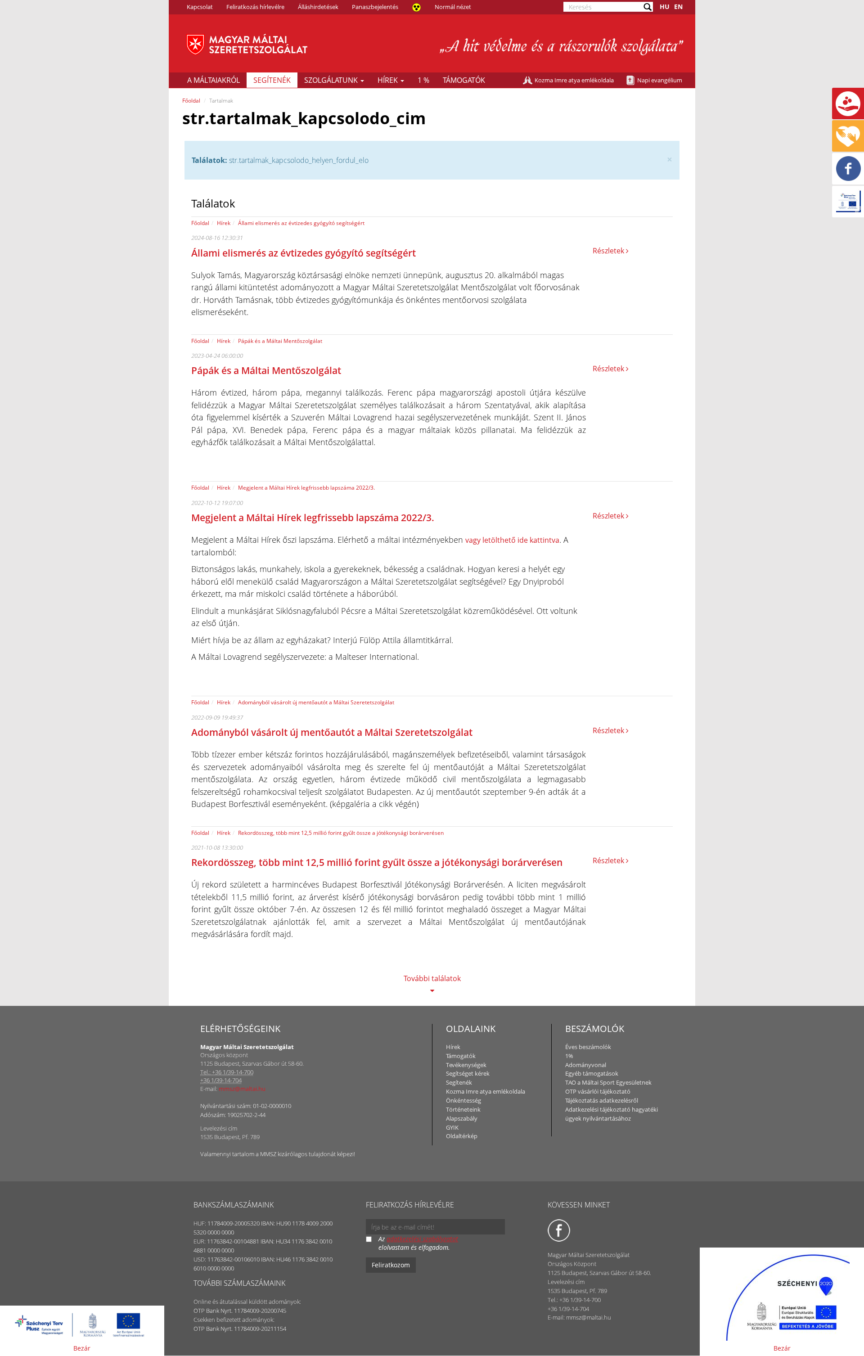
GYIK (452, 1127)
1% (569, 1056)
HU (665, 6)
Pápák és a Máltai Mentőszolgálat (280, 341)
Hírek (389, 80)
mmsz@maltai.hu (242, 1089)
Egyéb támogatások (591, 1073)
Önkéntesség (463, 1100)
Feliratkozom (391, 1265)
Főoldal (191, 100)
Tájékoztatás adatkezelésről (601, 1100)
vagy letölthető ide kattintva (512, 540)
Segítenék (272, 80)
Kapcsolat (200, 7)
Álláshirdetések (318, 7)
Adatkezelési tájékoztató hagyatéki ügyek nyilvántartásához (611, 1113)
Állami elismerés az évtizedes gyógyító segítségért (301, 223)
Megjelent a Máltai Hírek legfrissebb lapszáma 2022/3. (306, 487)
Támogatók (464, 80)
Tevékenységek (466, 1065)
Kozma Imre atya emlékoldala (574, 80)
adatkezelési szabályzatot (422, 1238)
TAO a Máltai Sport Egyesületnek (608, 1082)
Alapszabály (461, 1118)
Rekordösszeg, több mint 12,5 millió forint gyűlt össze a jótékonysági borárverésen (341, 833)
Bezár (81, 1348)
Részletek (609, 251)
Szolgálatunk (332, 80)
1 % (423, 80)
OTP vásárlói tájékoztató (597, 1091)
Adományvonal (585, 1065)
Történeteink (463, 1109)
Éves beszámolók (588, 1047)
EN (678, 6)
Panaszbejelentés (375, 7)
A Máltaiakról (213, 80)
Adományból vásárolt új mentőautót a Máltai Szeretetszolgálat (316, 702)
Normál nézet (453, 7)
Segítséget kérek (468, 1073)
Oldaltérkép (461, 1136)
